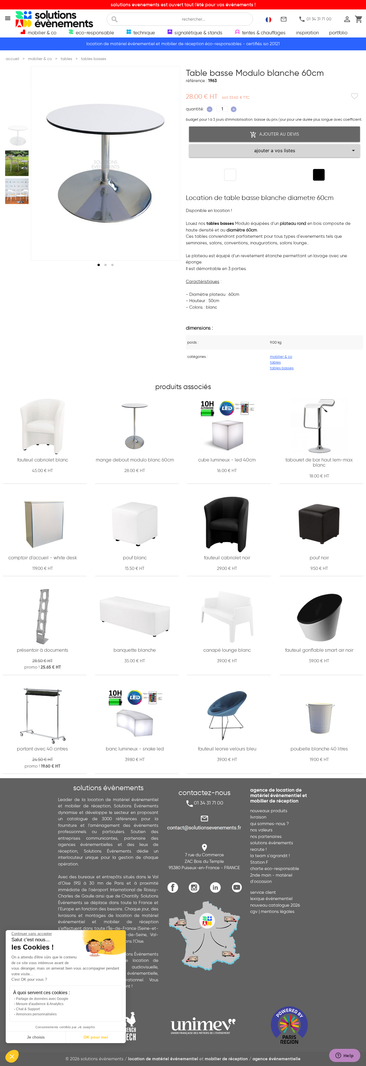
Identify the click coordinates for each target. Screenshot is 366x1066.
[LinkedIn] (217, 892)
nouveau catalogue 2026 (275, 905)
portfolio (338, 32)
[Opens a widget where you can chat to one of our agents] (344, 1056)
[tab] (98, 265)
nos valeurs (261, 830)
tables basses (282, 368)
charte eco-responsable (274, 868)
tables (275, 362)
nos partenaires (266, 836)
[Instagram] (195, 892)
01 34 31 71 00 (315, 19)
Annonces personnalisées (36, 1014)
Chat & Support (28, 1009)
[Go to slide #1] (18, 135)
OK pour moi (95, 1037)
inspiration (307, 32)
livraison (258, 817)
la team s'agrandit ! (270, 855)
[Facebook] (174, 892)
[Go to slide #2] (18, 163)
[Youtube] (238, 892)
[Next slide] (170, 163)
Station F (259, 862)
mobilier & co (281, 356)
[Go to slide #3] (18, 191)
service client (263, 892)
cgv (254, 911)
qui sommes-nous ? (269, 823)
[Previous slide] (40, 163)
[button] (12, 1056)
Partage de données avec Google (42, 999)
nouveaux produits (268, 810)
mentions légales (278, 911)
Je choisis (36, 1037)
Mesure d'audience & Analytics (39, 1004)
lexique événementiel (271, 898)
